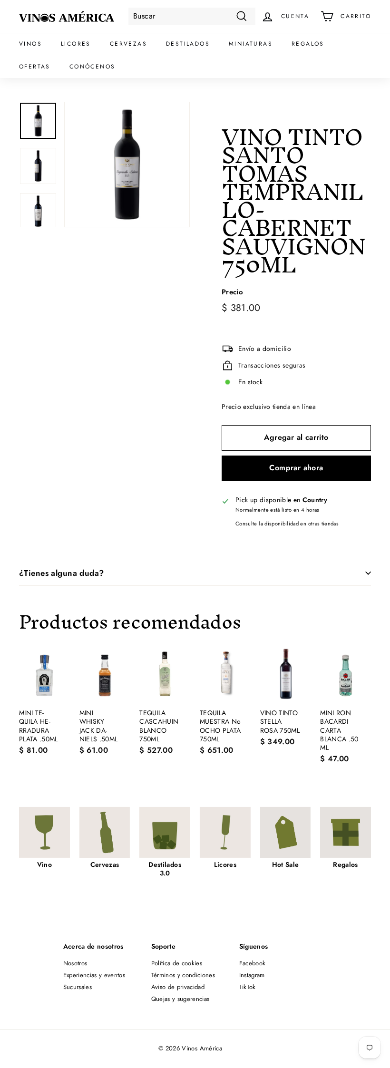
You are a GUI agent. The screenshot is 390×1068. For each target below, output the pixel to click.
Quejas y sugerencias (180, 998)
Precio (232, 292)
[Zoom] (127, 164)
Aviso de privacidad (178, 986)
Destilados (188, 43)
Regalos (308, 43)
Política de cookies (177, 963)
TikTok (247, 986)
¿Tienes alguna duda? (61, 573)
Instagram (252, 975)
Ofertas (34, 66)
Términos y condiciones (183, 975)
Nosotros (75, 963)
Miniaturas (251, 43)
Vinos (30, 43)
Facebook (252, 963)
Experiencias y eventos (94, 975)
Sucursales (77, 986)
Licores (76, 43)
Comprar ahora (296, 467)
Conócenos (92, 66)
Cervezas (128, 43)
